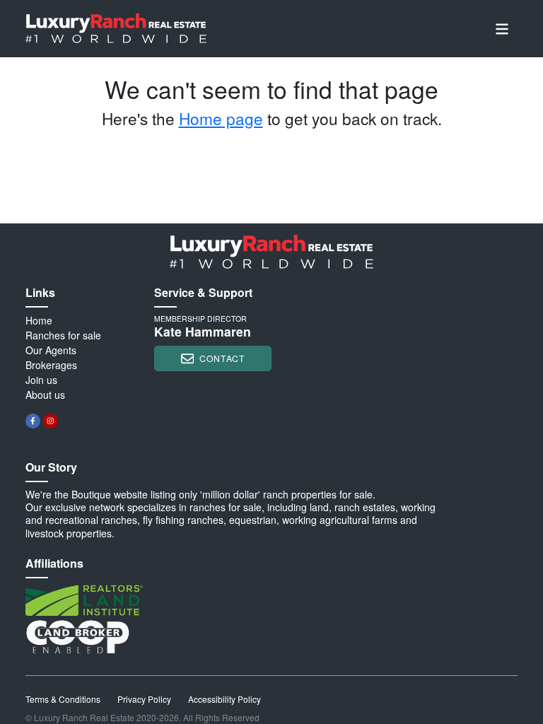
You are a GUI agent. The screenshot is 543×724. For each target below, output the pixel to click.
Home (38, 320)
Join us (41, 380)
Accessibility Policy (224, 699)
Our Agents (50, 350)
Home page (221, 118)
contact (222, 358)
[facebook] (32, 421)
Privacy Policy (144, 699)
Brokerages (51, 365)
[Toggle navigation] (502, 29)
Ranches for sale (63, 335)
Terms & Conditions (62, 699)
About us (45, 394)
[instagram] (50, 421)
